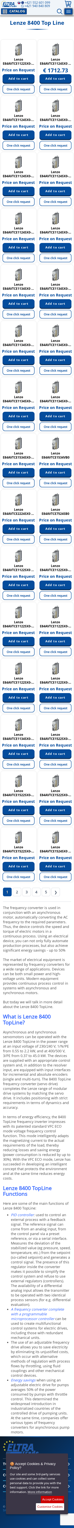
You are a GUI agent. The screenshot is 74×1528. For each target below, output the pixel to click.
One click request (18, 89)
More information (40, 1492)
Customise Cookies (50, 1506)
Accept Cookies (52, 1499)
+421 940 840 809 (37, 6)
